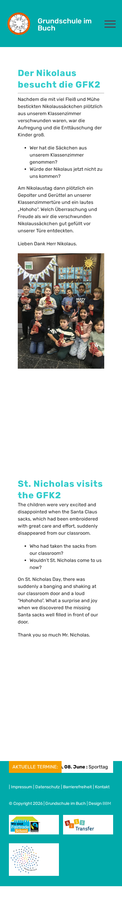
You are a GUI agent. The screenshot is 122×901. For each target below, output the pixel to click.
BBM (106, 803)
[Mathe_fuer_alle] (25, 847)
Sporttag (71, 767)
